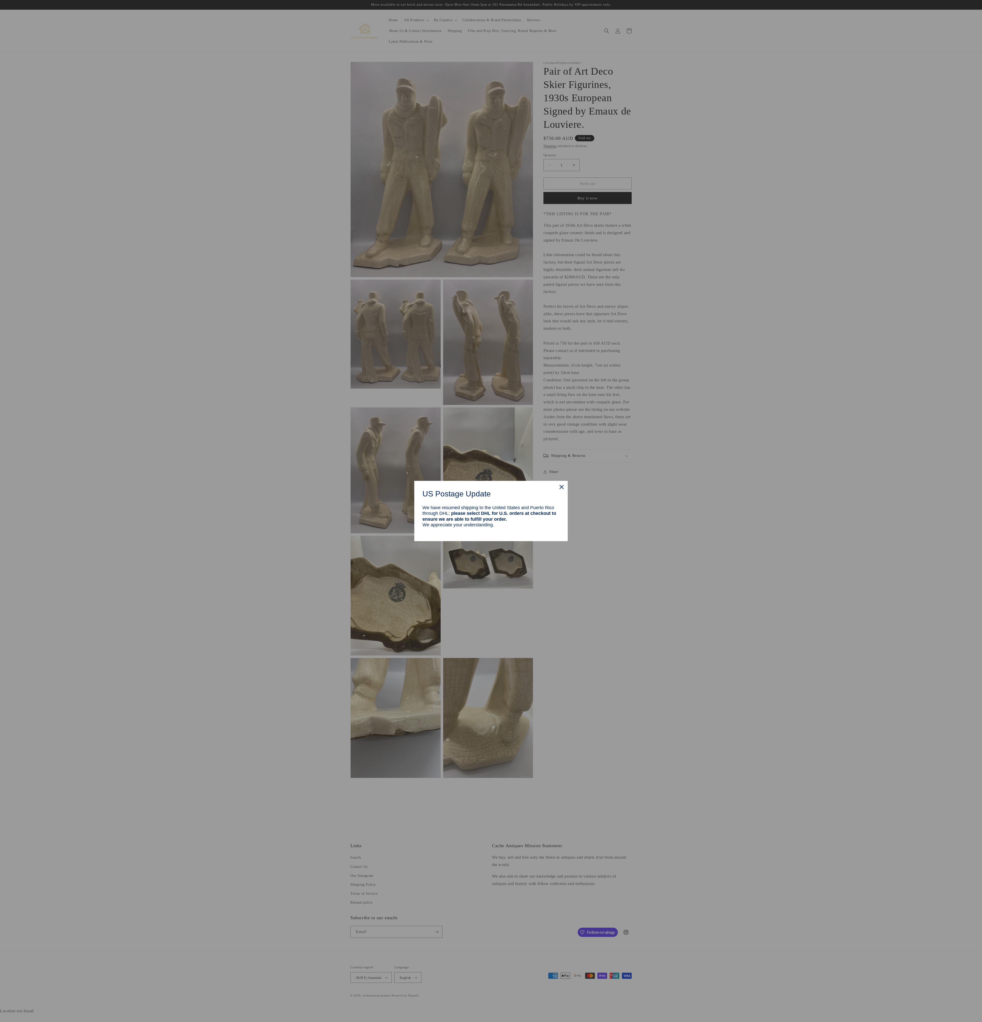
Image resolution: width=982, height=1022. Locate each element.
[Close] (561, 487)
